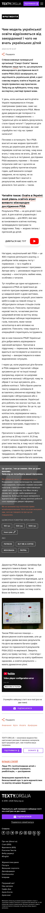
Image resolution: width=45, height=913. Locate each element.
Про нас (5, 841)
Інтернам (5, 877)
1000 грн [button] (32, 526)
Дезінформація (8, 871)
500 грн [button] (19, 526)
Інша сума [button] (8, 532)
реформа (33, 725)
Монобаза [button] (9, 550)
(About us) (13, 841)
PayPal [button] (23, 550)
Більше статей (10, 761)
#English (5, 856)
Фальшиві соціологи (10, 868)
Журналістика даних (10, 862)
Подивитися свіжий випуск (22, 822)
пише (15, 66)
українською (18, 904)
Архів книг (6, 895)
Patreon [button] (8, 544)
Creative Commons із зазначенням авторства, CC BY (25, 902)
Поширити (10, 54)
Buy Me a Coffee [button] (25, 544)
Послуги (5, 865)
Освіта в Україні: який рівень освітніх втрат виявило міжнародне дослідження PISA (22, 201)
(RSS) (9, 844)
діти (16, 725)
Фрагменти (6, 847)
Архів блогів (7, 892)
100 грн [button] (7, 526)
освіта (23, 725)
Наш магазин (7, 886)
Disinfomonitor (8, 874)
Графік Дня (6, 889)
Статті (4, 844)
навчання (7, 725)
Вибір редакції (8, 853)
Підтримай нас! (8, 883)
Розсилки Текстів (9, 850)
